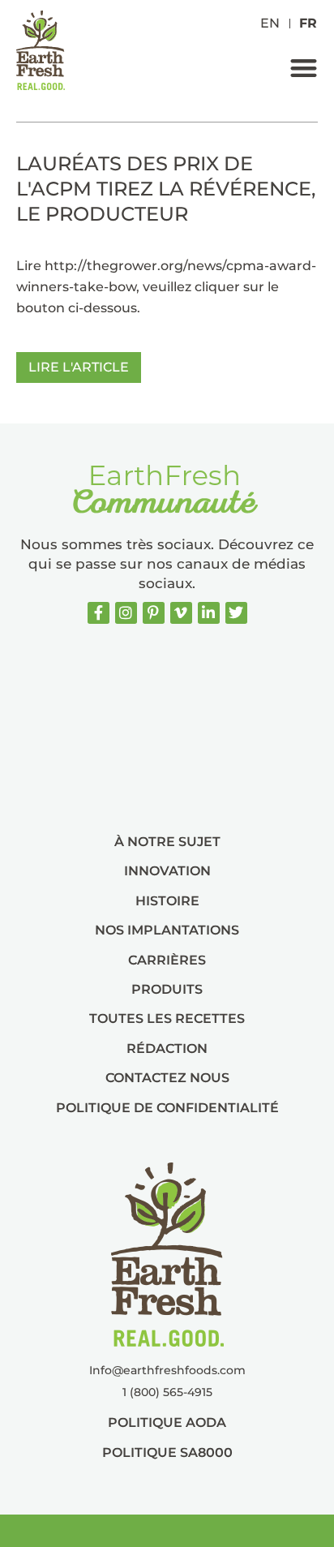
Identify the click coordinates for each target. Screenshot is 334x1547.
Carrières (167, 960)
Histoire (167, 901)
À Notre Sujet (167, 841)
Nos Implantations (167, 930)
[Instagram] (126, 613)
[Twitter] (236, 613)
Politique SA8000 (167, 1452)
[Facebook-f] (98, 613)
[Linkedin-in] (209, 613)
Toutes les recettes (167, 1018)
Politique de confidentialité (167, 1107)
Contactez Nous (167, 1077)
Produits (167, 989)
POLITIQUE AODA (167, 1422)
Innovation (167, 871)
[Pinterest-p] (154, 613)
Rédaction (167, 1048)
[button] (303, 68)
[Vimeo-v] (181, 613)
